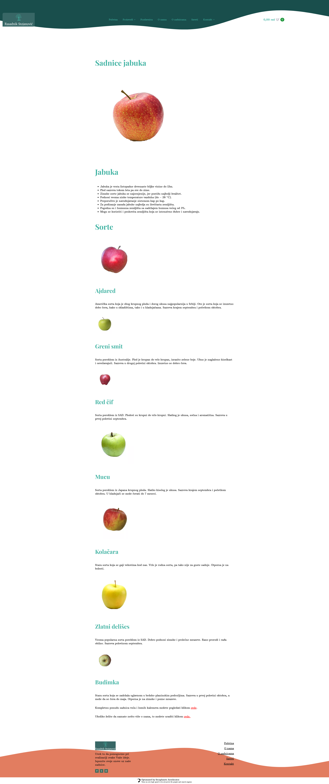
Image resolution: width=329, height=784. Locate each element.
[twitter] (101, 771)
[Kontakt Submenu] (214, 19)
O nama (162, 19)
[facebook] (97, 771)
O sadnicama (179, 19)
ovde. (187, 716)
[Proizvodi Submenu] (135, 19)
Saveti (194, 19)
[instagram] (106, 771)
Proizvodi (128, 19)
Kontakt (207, 19)
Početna (113, 19)
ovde (194, 707)
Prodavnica (146, 19)
